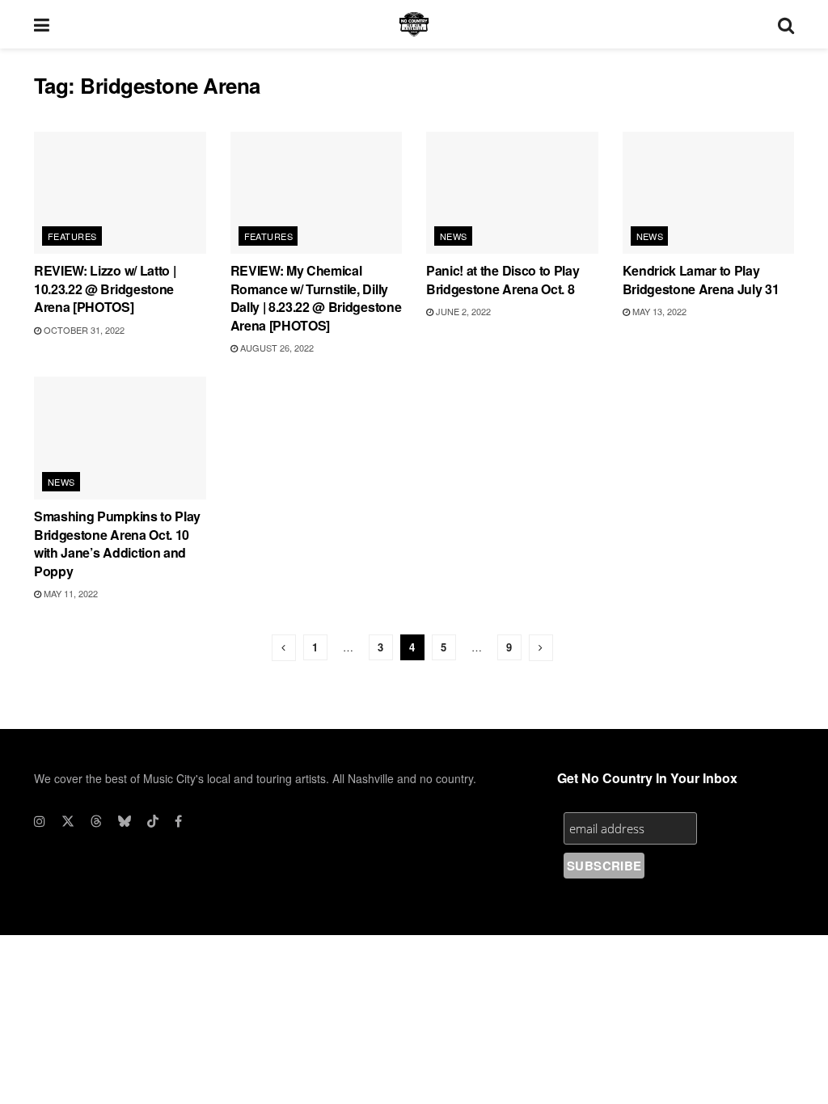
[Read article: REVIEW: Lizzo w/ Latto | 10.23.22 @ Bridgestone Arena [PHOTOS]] (120, 193)
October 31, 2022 (83, 329)
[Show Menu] (41, 24)
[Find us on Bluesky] (124, 821)
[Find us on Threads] (96, 821)
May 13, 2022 (658, 311)
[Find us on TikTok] (152, 821)
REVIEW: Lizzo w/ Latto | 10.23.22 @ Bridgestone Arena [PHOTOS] (104, 288)
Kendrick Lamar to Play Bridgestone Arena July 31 (701, 279)
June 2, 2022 (462, 311)
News (453, 236)
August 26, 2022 (276, 347)
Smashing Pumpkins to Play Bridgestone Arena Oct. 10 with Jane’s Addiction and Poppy (117, 543)
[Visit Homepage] (414, 24)
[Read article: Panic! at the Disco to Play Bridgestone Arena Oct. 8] (512, 193)
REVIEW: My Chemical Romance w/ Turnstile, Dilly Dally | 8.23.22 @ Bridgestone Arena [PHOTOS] (316, 297)
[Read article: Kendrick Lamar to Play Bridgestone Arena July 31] (709, 193)
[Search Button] (786, 24)
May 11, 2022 (69, 593)
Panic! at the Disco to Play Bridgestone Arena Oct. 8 (502, 279)
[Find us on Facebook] (178, 821)
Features (72, 236)
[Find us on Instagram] (39, 821)
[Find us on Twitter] (67, 821)
